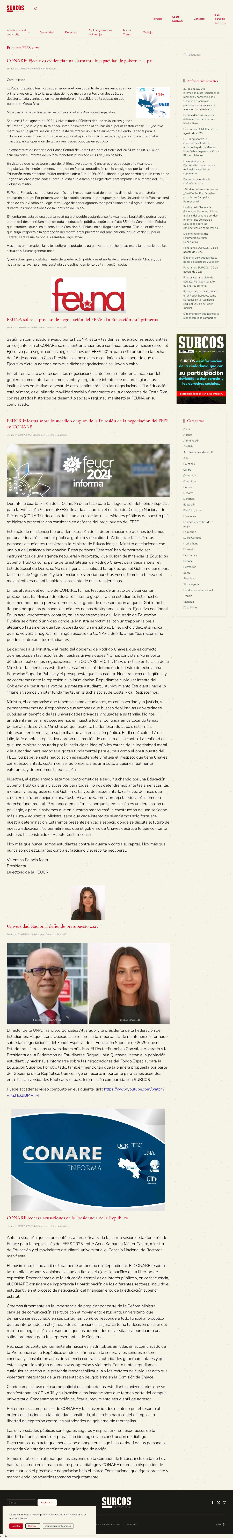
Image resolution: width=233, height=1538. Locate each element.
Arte (185, 458)
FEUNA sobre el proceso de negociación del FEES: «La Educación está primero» (82, 319)
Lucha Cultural (192, 538)
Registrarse (47, 1502)
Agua (186, 429)
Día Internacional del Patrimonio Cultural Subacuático (195, 238)
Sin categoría (191, 584)
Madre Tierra (127, 32)
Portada (157, 19)
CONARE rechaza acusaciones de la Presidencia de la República (67, 1218)
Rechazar (32, 1526)
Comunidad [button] (47, 32)
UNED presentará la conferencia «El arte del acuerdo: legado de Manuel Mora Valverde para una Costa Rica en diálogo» (201, 147)
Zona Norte (190, 607)
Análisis (188, 446)
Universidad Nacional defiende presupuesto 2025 (52, 926)
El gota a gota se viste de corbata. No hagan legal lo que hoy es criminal (199, 282)
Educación (51, 68)
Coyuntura (189, 481)
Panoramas (190, 555)
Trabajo (147, 32)
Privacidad (132, 1524)
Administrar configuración (58, 1526)
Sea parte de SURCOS (220, 19)
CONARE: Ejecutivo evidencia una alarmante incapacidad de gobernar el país (80, 60)
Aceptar (16, 1526)
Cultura (187, 487)
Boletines (189, 464)
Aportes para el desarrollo (198, 452)
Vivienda (188, 602)
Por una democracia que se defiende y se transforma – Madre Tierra (199, 119)
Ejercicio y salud (192, 510)
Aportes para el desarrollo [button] (16, 32)
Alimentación (191, 441)
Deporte (188, 493)
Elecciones (189, 516)
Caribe (187, 470)
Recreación (189, 567)
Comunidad (190, 475)
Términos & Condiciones (108, 1524)
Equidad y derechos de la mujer (100, 32)
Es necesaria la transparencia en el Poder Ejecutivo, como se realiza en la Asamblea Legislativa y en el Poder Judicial (200, 300)
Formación (189, 532)
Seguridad (189, 578)
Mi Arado (188, 549)
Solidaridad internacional (198, 590)
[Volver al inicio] (15, 8)
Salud (186, 573)
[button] (36, 8)
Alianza (187, 435)
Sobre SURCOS (178, 19)
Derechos (51, 327)
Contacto (199, 19)
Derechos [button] (71, 32)
